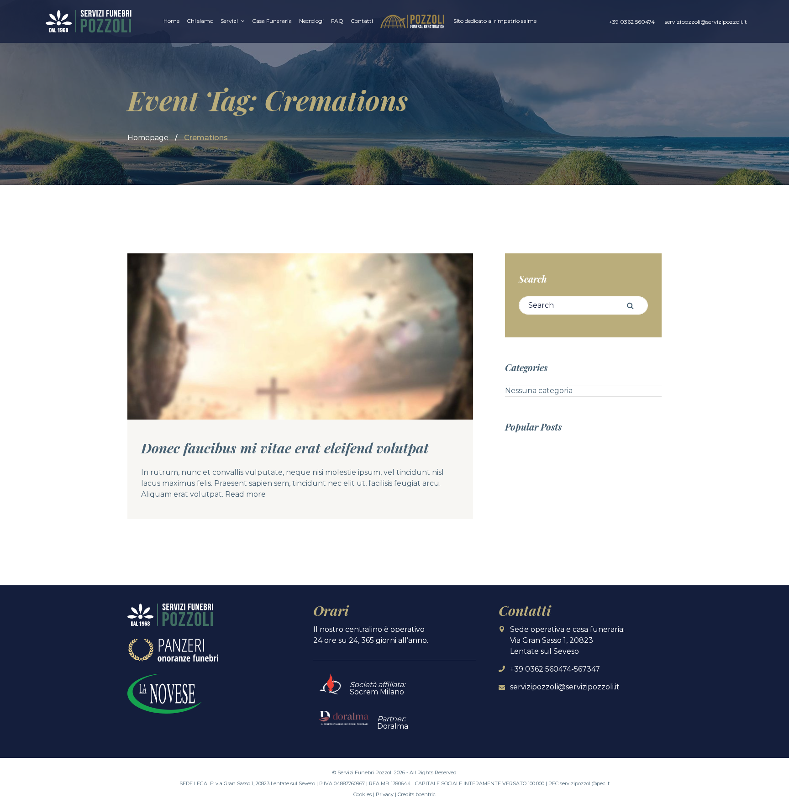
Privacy (385, 794)
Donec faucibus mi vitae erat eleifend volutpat (285, 448)
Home (171, 20)
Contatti (362, 20)
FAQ (337, 20)
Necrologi (311, 20)
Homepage (147, 137)
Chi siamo (200, 20)
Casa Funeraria (272, 20)
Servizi (229, 20)
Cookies (362, 794)
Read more (245, 494)
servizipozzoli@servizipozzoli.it (706, 21)
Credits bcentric (417, 794)
